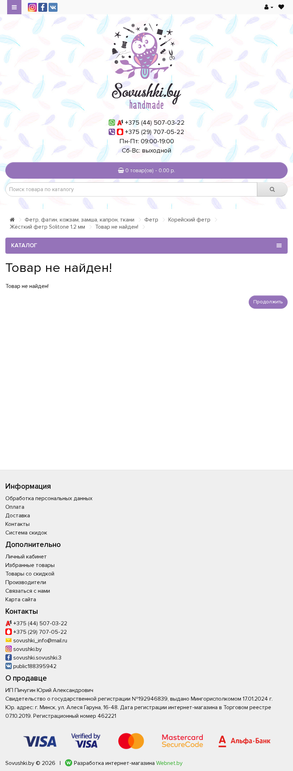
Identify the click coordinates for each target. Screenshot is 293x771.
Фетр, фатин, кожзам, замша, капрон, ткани (79, 219)
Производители (25, 582)
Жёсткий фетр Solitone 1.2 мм (47, 226)
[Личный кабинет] (268, 7)
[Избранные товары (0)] (281, 7)
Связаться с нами (27, 591)
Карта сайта (20, 599)
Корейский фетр (189, 219)
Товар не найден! (116, 226)
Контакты (17, 524)
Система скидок (26, 532)
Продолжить (268, 302)
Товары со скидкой (29, 573)
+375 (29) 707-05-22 (154, 132)
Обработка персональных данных (49, 498)
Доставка (17, 515)
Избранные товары (30, 565)
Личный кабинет (26, 556)
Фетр (151, 219)
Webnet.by (169, 763)
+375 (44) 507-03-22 (155, 122)
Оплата (14, 507)
